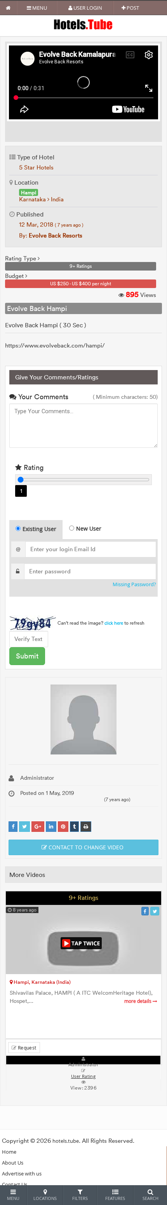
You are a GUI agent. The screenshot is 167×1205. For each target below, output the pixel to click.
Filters (80, 1198)
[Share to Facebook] (13, 826)
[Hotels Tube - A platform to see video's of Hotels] (84, 24)
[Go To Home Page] (8, 8)
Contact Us (14, 1184)
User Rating (83, 1076)
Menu (39, 7)
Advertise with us (22, 1173)
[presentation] (36, 530)
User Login (87, 7)
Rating (32, 467)
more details (138, 1001)
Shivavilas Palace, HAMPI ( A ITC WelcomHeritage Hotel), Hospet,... (81, 997)
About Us (12, 1162)
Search (150, 1198)
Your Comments (42, 396)
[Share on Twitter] (24, 826)
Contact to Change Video (85, 847)
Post (132, 7)
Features (115, 1198)
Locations (45, 1198)
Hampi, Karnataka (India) (41, 982)
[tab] (36, 529)
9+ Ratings (83, 897)
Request (26, 1047)
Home (9, 1151)
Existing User (39, 529)
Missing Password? (134, 584)
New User (88, 528)
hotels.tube (65, 1140)
